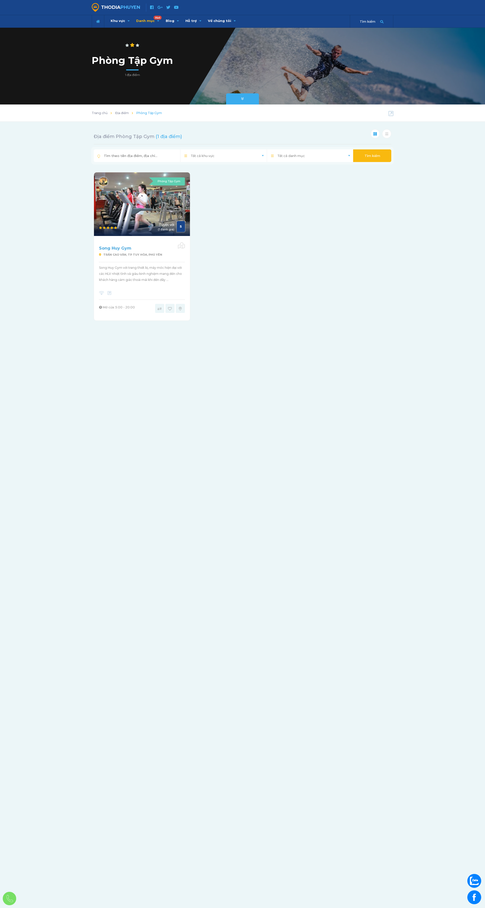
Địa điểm (122, 113)
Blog (170, 21)
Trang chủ (100, 113)
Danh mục (148, 19)
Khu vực (118, 21)
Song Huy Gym (115, 248)
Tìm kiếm (372, 156)
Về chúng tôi (220, 21)
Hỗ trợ (191, 21)
